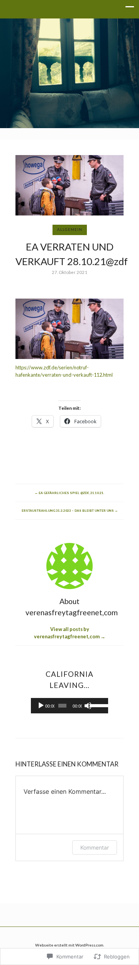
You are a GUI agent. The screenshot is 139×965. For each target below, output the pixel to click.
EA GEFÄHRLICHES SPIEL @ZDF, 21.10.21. (69, 493)
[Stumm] (88, 706)
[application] (69, 705)
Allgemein (69, 229)
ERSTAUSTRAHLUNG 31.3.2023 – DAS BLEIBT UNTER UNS (70, 511)
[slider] (97, 705)
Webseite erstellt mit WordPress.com (69, 945)
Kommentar (94, 847)
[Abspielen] (41, 706)
